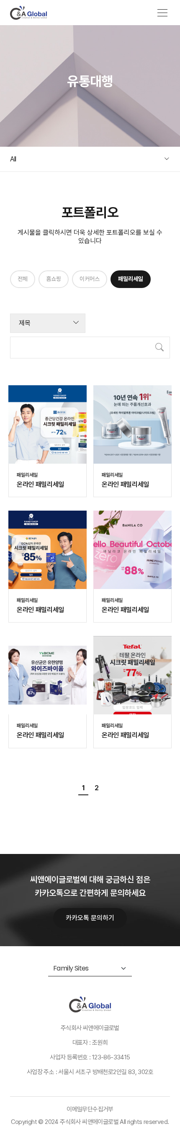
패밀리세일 (130, 278)
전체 (23, 278)
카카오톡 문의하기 (90, 918)
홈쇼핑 (53, 278)
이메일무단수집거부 (90, 1109)
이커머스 (90, 278)
